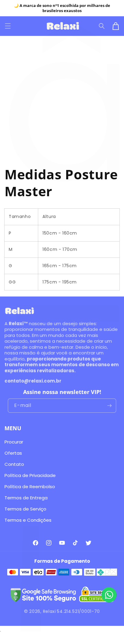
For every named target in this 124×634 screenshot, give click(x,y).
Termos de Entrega (26, 498)
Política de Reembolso (30, 486)
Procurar (14, 442)
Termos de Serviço (25, 509)
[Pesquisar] (102, 26)
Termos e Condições (28, 520)
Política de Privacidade (30, 475)
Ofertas (13, 453)
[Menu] (8, 26)
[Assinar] (109, 406)
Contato (14, 464)
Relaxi (49, 611)
